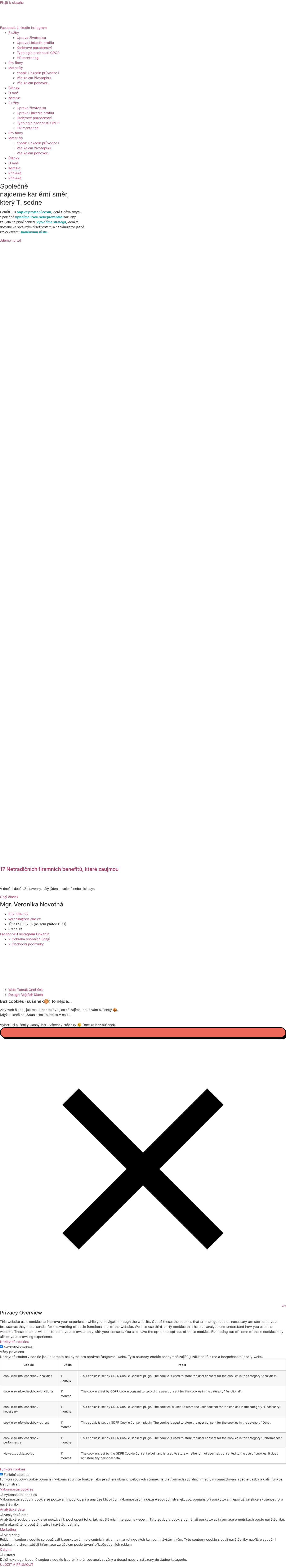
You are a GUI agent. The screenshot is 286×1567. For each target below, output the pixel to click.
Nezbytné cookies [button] (14, 1342)
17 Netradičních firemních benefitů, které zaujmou (59, 869)
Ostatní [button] (5, 1549)
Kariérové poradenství (34, 48)
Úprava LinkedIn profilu (35, 43)
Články (13, 88)
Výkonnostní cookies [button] (16, 1489)
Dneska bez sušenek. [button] (99, 1025)
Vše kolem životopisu (34, 78)
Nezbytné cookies (18, 1347)
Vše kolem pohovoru (33, 83)
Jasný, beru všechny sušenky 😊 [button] (55, 1025)
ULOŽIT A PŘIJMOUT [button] (16, 1564)
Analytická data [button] (12, 1509)
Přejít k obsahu (12, 2)
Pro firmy (15, 63)
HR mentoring (28, 58)
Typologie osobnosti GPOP (38, 53)
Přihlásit (14, 173)
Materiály (15, 68)
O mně (13, 93)
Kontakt (14, 98)
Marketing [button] (8, 1529)
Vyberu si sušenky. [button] (14, 1025)
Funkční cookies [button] (12, 1469)
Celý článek (9, 897)
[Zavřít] (143, 1032)
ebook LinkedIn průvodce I (38, 73)
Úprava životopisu (31, 38)
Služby (13, 33)
